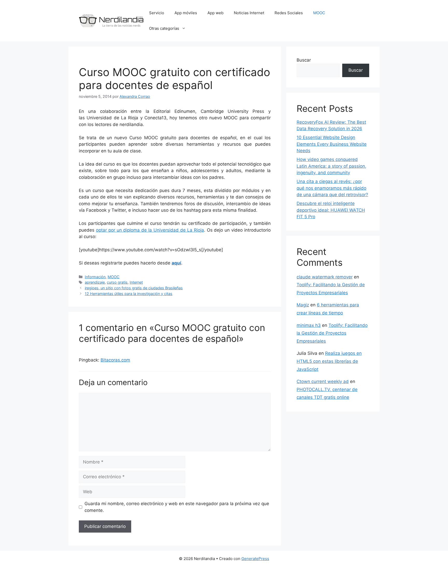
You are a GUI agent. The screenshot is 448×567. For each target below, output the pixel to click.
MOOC (319, 12)
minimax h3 (309, 325)
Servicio (156, 12)
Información (95, 277)
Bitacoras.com (115, 360)
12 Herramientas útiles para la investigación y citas (128, 293)
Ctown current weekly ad (323, 381)
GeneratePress (255, 558)
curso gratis (117, 282)
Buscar (304, 60)
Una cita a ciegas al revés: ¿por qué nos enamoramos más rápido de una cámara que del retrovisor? (332, 188)
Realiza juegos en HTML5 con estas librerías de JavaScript (329, 361)
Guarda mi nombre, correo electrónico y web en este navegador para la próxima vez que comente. (177, 507)
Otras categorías (164, 28)
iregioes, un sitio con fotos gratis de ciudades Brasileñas (134, 288)
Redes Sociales (289, 12)
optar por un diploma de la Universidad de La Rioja (150, 230)
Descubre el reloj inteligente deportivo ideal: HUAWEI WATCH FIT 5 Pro (331, 210)
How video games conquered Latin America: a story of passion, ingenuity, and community (331, 166)
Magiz (303, 304)
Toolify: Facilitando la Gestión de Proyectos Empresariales (332, 333)
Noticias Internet (249, 12)
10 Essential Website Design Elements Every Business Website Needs (332, 144)
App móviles (185, 12)
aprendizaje (95, 282)
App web (215, 12)
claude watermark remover (325, 276)
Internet (136, 282)
